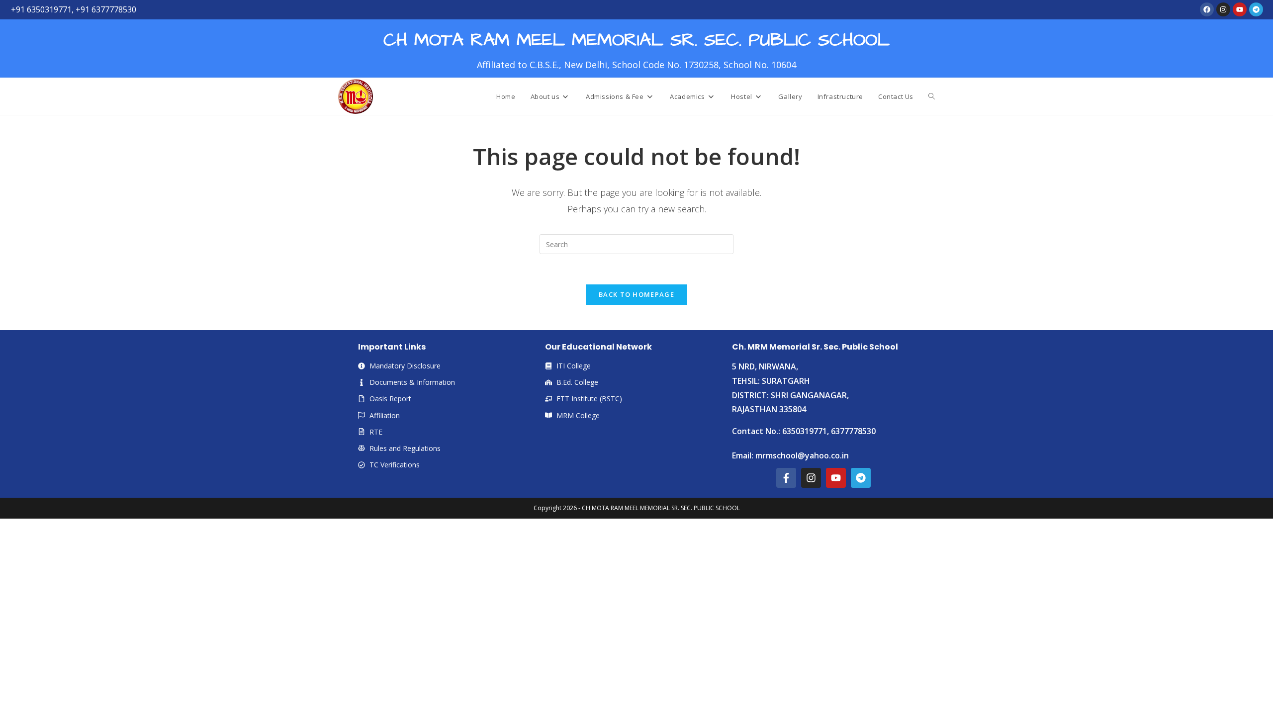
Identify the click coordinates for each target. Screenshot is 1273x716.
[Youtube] (1240, 9)
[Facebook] (1207, 9)
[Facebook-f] (786, 478)
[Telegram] (1256, 9)
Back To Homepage (636, 294)
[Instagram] (1223, 9)
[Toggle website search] (931, 96)
